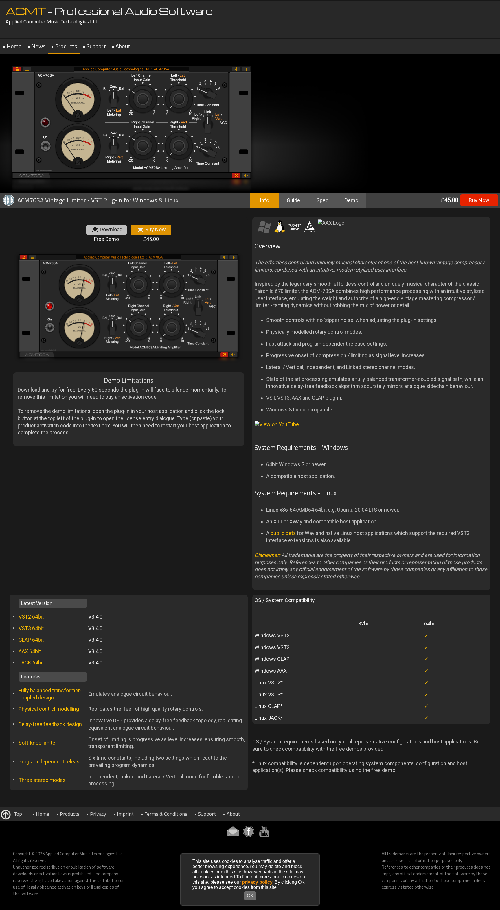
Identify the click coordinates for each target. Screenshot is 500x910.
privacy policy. (257, 882)
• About (121, 46)
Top (17, 814)
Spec (322, 200)
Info (264, 200)
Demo (351, 200)
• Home (12, 46)
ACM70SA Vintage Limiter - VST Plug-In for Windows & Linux (98, 200)
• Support (94, 46)
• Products (64, 46)
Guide (293, 200)
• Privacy (96, 814)
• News (36, 46)
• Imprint (123, 814)
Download (111, 229)
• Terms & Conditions (164, 814)
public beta (283, 533)
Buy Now (479, 200)
